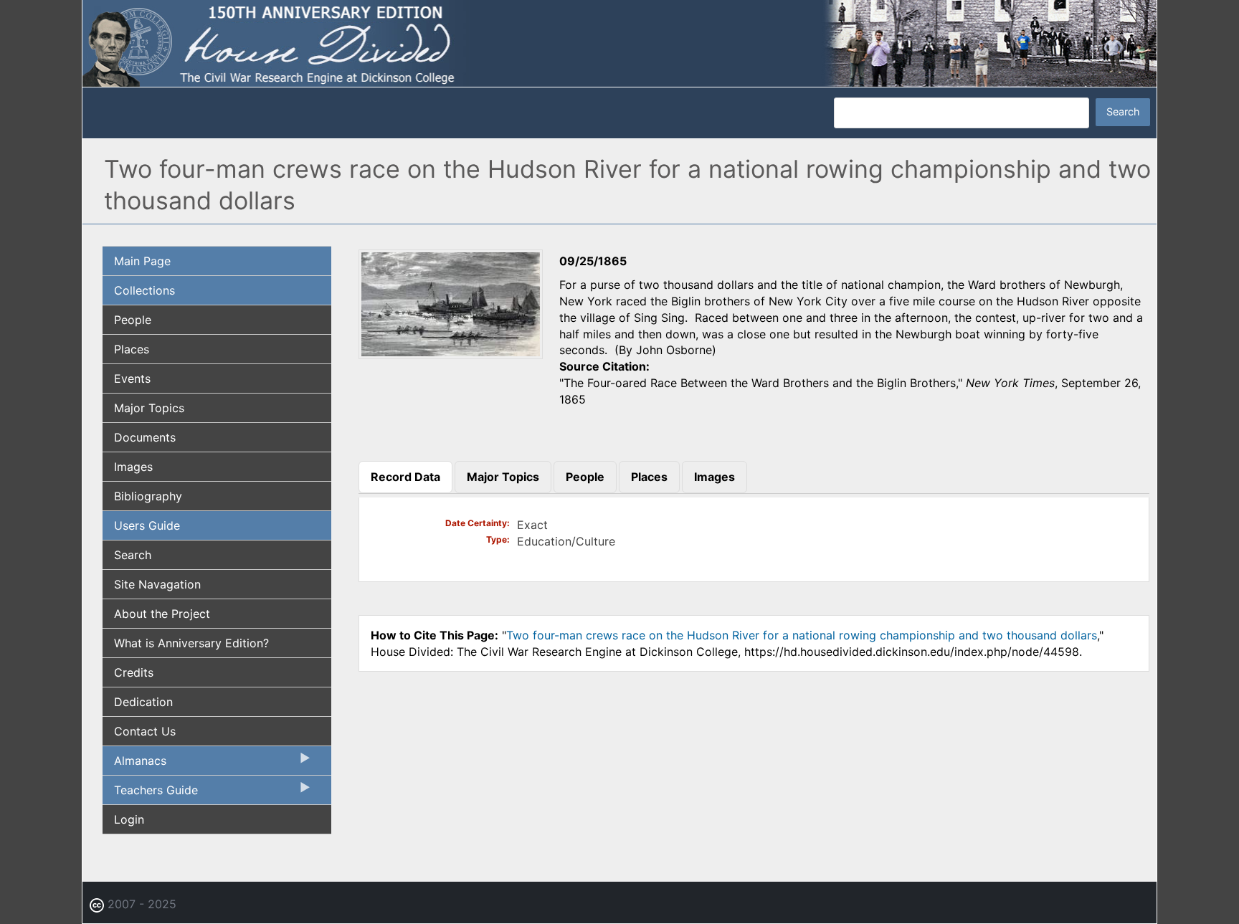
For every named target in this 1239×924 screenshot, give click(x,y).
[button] (451, 355)
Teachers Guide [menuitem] (150, 793)
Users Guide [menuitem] (147, 525)
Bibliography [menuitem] (148, 496)
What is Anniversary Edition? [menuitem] (191, 643)
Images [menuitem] (133, 466)
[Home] (619, 42)
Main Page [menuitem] (142, 261)
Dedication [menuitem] (143, 702)
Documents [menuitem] (145, 437)
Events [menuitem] (132, 378)
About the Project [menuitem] (162, 613)
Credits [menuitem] (133, 672)
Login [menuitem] (129, 819)
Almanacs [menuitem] (134, 764)
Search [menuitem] (132, 555)
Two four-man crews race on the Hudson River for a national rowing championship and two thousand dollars (801, 635)
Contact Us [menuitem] (145, 731)
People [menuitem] (132, 320)
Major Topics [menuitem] (149, 408)
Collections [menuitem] (144, 290)
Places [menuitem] (131, 349)
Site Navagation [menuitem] (157, 584)
